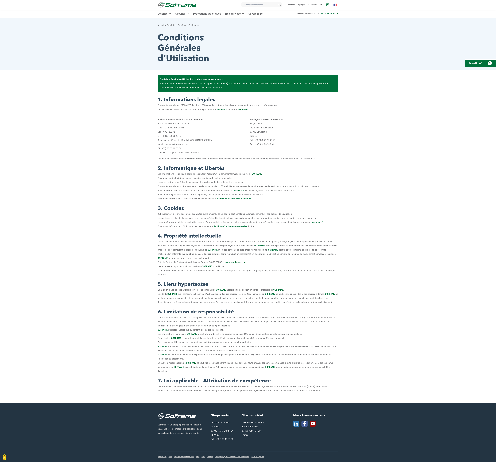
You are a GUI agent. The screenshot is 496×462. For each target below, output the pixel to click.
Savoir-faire (255, 13)
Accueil (161, 25)
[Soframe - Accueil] (177, 4)
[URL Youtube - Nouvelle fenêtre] (314, 423)
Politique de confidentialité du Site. (234, 199)
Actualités (290, 5)
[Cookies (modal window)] (4, 457)
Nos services (233, 13)
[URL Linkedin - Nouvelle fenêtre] (296, 423)
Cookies (210, 457)
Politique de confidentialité (184, 457)
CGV (197, 457)
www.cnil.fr (317, 222)
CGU (170, 457)
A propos (301, 5)
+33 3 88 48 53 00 (329, 13)
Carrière (315, 5)
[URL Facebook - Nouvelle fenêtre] (304, 423)
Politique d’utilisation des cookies (230, 226)
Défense (163, 13)
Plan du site (162, 457)
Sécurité (180, 13)
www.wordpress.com (235, 262)
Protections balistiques (207, 13)
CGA (203, 457)
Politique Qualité (257, 457)
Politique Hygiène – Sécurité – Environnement (232, 457)
